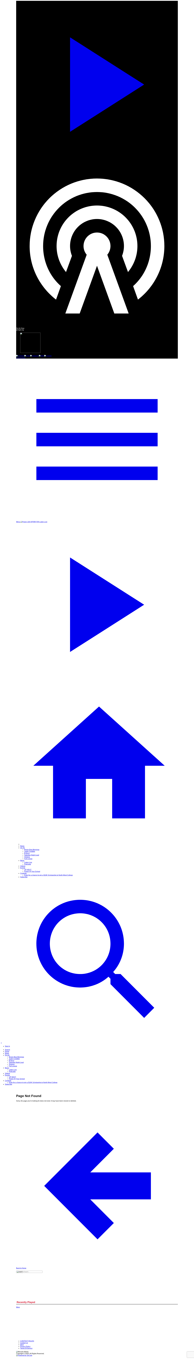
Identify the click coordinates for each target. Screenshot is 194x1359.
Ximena (27, 857)
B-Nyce (27, 853)
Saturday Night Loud (31, 855)
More (18, 1307)
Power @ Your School (32, 871)
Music (22, 860)
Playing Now (20, 357)
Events (22, 868)
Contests (23, 873)
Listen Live (28, 862)
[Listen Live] (97, 83)
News (22, 846)
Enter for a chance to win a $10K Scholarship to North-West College (48, 875)
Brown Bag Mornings (31, 849)
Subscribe (23, 877)
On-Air (22, 848)
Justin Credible (29, 851)
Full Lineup (28, 859)
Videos (22, 866)
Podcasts (27, 864)
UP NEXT (27, 870)
